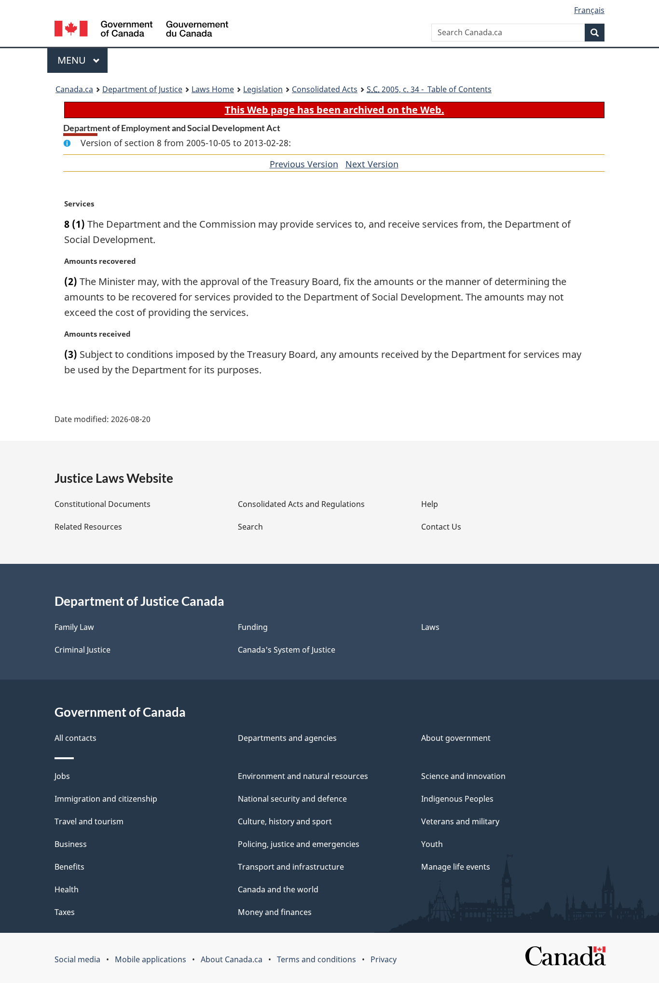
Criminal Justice (82, 649)
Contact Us (441, 526)
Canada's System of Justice (286, 649)
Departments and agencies (287, 738)
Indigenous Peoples (457, 798)
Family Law (74, 627)
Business (71, 844)
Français (589, 10)
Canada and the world (278, 889)
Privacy (384, 959)
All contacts (75, 738)
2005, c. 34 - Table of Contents (429, 89)
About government (456, 738)
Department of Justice (142, 89)
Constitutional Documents (103, 504)
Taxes (65, 912)
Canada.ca (74, 89)
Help (429, 504)
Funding (253, 627)
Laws (430, 627)
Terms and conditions (316, 959)
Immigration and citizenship (106, 798)
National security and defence (292, 798)
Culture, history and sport (285, 821)
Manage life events (455, 866)
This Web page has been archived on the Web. (334, 109)
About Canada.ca (231, 959)
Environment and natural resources (303, 776)
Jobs (62, 776)
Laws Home (213, 89)
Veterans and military (460, 821)
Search (250, 526)
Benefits (69, 866)
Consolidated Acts (324, 89)
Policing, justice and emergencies (298, 844)
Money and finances (275, 912)
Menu (72, 60)
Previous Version (304, 164)
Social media (77, 959)
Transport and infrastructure (291, 866)
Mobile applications (150, 959)
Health (67, 889)
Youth (432, 844)
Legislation (263, 89)
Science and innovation (463, 776)
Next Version (371, 164)
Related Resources (88, 526)
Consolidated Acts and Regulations (301, 504)
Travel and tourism (89, 821)
